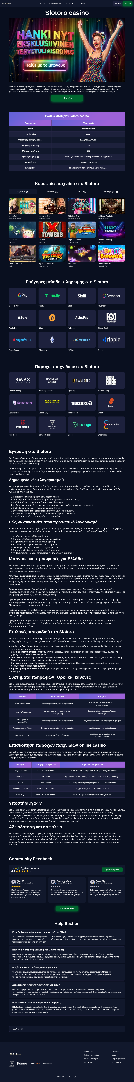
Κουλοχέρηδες (109, 192)
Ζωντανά (50, 192)
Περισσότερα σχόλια (67, 908)
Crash (80, 192)
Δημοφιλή (21, 192)
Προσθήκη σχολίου (112, 870)
